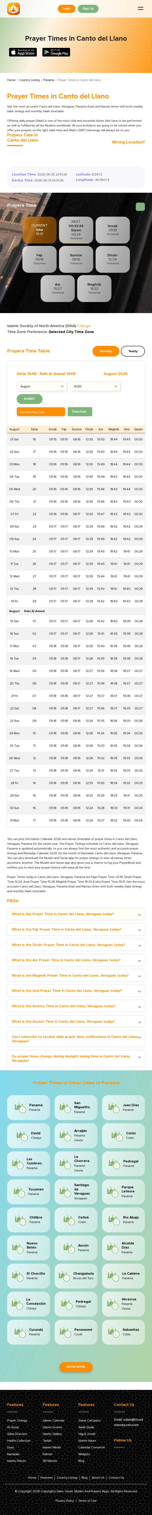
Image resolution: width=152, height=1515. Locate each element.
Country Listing (29, 80)
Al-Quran (13, 1427)
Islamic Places (16, 1460)
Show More (76, 1366)
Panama (49, 80)
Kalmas (47, 1454)
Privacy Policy (65, 1500)
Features (47, 1477)
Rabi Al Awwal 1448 (58, 374)
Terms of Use (87, 1500)
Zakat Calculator (89, 1420)
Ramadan (13, 1454)
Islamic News (87, 1440)
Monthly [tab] (106, 351)
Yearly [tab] (132, 351)
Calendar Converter (91, 1447)
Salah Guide (86, 1427)
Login (66, 8)
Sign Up (88, 8)
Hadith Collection (18, 1440)
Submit (29, 398)
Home (11, 80)
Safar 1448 (27, 374)
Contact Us (116, 1477)
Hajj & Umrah (87, 1434)
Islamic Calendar (54, 1420)
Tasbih (47, 1440)
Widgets (84, 1454)
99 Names (50, 1460)
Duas (10, 1447)
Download (79, 411)
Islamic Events (52, 1427)
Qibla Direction (17, 1434)
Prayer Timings (17, 1420)
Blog (81, 1460)
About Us (98, 1477)
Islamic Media (52, 1447)
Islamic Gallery (52, 1434)
